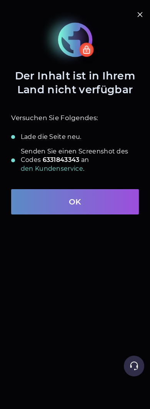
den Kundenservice (52, 168)
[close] (140, 14)
